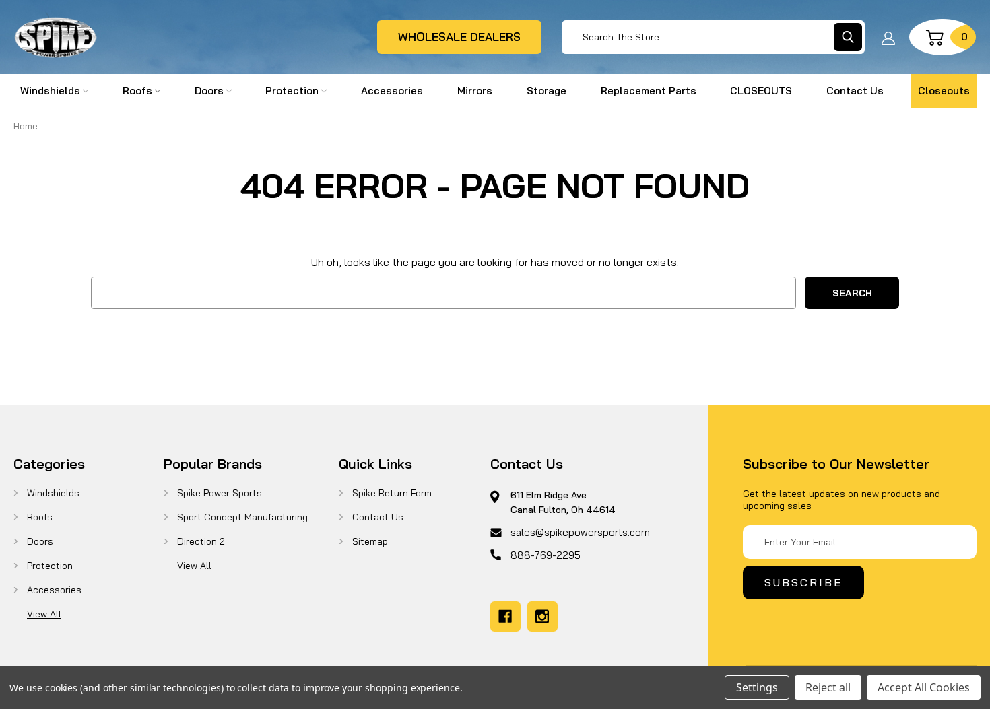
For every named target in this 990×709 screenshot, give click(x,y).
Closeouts (944, 90)
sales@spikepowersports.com (580, 532)
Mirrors (474, 90)
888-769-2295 (545, 555)
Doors (209, 90)
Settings (757, 687)
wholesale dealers (459, 37)
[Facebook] (505, 616)
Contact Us (855, 90)
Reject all (828, 687)
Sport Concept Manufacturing (242, 517)
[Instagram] (542, 616)
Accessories (392, 90)
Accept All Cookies (924, 687)
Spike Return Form (392, 493)
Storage (546, 90)
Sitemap (370, 541)
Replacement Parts (648, 90)
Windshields (50, 90)
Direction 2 (201, 541)
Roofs (137, 90)
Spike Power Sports (219, 493)
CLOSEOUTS (761, 90)
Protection (292, 90)
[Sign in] (888, 37)
